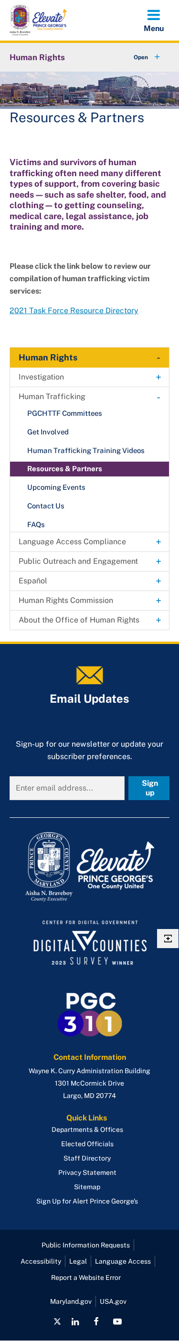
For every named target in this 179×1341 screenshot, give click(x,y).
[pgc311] (89, 867)
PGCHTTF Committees (64, 413)
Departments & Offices (87, 1129)
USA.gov (113, 1301)
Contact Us (45, 506)
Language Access (123, 1261)
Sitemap (87, 1187)
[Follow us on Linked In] (75, 1321)
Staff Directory (87, 1158)
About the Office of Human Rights (79, 619)
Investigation (41, 376)
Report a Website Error (86, 1277)
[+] (137, 57)
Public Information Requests (86, 1245)
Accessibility (41, 1261)
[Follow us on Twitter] (57, 1321)
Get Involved (48, 432)
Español (33, 580)
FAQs (36, 524)
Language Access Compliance (72, 541)
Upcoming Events (56, 487)
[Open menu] (153, 20)
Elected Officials (87, 1144)
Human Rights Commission (66, 600)
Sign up (150, 788)
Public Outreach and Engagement (78, 561)
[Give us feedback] (168, 938)
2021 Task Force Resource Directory (74, 310)
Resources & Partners (64, 469)
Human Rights (37, 57)
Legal (78, 1261)
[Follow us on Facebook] (96, 1321)
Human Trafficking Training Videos (86, 450)
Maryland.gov (71, 1301)
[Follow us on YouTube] (117, 1321)
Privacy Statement (87, 1172)
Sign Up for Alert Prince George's (87, 1201)
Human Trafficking (52, 396)
